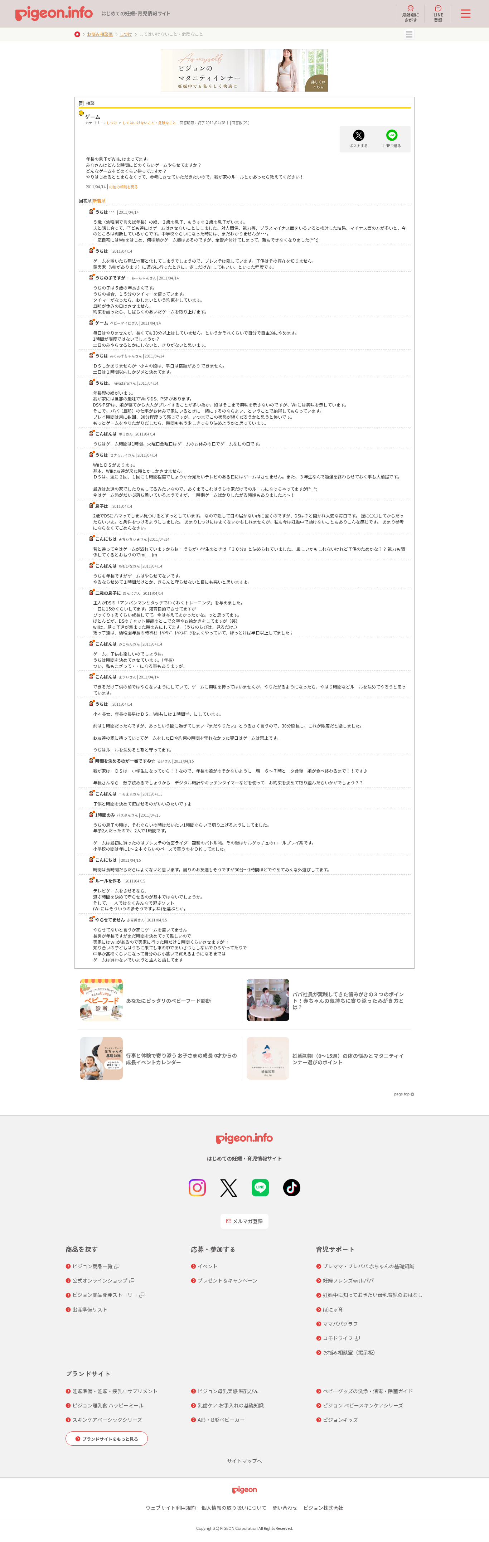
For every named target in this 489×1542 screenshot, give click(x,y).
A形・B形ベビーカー (221, 1419)
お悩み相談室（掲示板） (350, 1352)
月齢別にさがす (410, 17)
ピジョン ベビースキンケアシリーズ (363, 1405)
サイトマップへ (244, 1460)
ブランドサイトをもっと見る (110, 1439)
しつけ (126, 34)
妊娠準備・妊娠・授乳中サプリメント (115, 1391)
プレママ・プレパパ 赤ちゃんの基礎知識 (368, 1266)
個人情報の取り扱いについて (234, 1507)
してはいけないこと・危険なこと (149, 122)
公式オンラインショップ (99, 1280)
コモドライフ (338, 1338)
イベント (208, 1266)
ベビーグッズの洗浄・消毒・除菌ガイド (368, 1391)
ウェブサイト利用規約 (171, 1507)
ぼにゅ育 (333, 1309)
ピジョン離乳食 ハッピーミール (108, 1405)
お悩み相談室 (100, 34)
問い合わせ (284, 1507)
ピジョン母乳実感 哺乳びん (228, 1391)
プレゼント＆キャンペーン (227, 1280)
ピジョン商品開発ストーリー (104, 1294)
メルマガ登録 (248, 1221)
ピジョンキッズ (340, 1419)
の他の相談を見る (123, 186)
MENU (409, 34)
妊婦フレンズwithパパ (348, 1280)
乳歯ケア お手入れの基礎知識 (231, 1405)
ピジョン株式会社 (323, 1507)
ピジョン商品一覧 (92, 1266)
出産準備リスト (89, 1309)
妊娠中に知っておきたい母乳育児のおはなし (373, 1294)
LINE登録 (438, 17)
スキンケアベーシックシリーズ (107, 1419)
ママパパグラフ (340, 1323)
